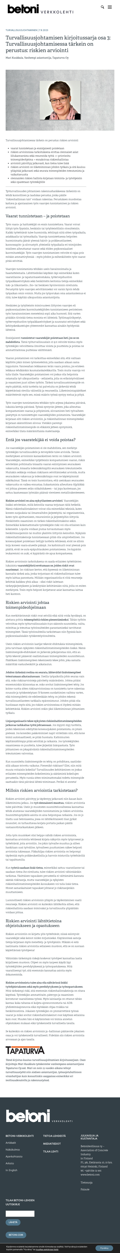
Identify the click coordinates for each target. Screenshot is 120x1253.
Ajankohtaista (14, 1156)
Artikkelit (11, 1143)
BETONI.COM (16, 1234)
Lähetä (13, 1222)
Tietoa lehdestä (54, 1136)
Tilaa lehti (50, 1151)
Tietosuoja (86, 1182)
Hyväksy (104, 1248)
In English (11, 1170)
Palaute (85, 1189)
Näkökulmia (13, 1149)
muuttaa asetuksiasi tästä (47, 1249)
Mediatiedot (52, 1144)
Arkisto (10, 1163)
